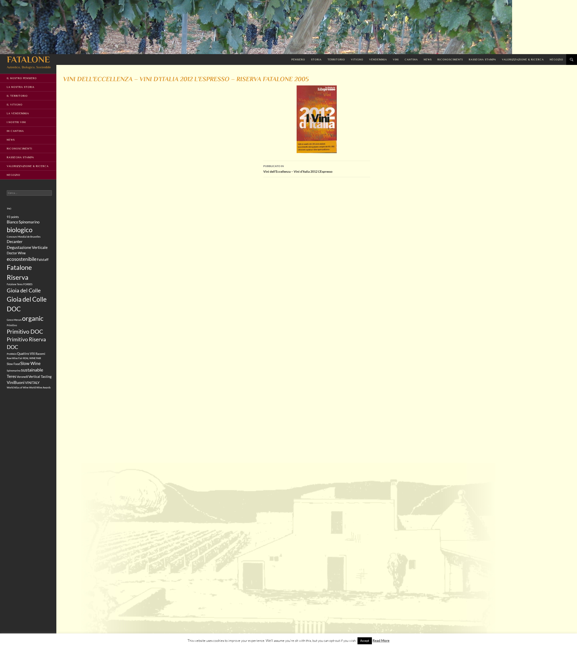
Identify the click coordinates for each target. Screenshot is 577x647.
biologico (19, 230)
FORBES (27, 284)
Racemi (40, 354)
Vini (396, 59)
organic (33, 318)
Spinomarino (14, 370)
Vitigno (357, 59)
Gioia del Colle (24, 290)
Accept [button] (364, 640)
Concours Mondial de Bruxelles (24, 236)
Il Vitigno (15, 104)
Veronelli (22, 377)
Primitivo (12, 325)
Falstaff (42, 259)
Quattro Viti (26, 353)
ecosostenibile (22, 259)
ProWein (11, 353)
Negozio (556, 59)
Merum (18, 319)
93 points (13, 217)
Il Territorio (17, 95)
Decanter (15, 241)
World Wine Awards (40, 387)
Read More (381, 640)
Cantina (411, 59)
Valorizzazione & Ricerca (523, 59)
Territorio (336, 59)
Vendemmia (378, 59)
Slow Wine (30, 363)
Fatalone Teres (15, 284)
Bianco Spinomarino (23, 222)
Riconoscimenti (450, 59)
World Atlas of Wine (18, 387)
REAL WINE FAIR (32, 358)
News (428, 59)
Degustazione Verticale (27, 247)
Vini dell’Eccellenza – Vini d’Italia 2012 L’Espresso (297, 168)
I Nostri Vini (16, 122)
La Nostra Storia (20, 87)
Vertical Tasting (40, 376)
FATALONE (28, 59)
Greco (10, 319)
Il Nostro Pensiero (22, 78)
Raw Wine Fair (15, 358)
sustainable (32, 369)
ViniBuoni (16, 382)
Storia (316, 59)
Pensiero (298, 59)
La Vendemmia (18, 113)
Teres (11, 376)
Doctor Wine (16, 253)
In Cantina (15, 131)
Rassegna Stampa (482, 59)
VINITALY (32, 383)
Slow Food (13, 364)
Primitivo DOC (25, 331)
